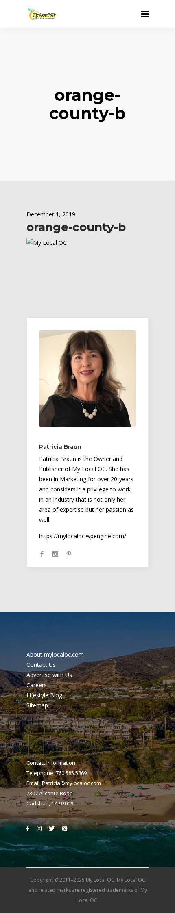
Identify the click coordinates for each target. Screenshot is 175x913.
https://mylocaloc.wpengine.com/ (82, 536)
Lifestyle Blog (44, 695)
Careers (36, 685)
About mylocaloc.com (55, 654)
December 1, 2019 (50, 214)
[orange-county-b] (87, 378)
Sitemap (37, 705)
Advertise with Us (49, 675)
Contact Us (41, 665)
